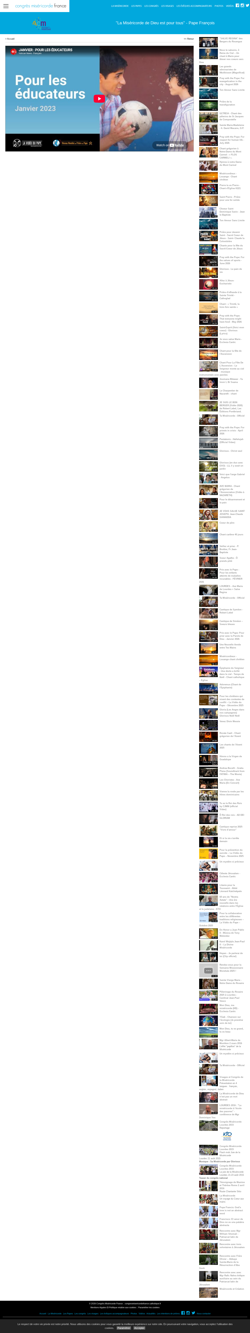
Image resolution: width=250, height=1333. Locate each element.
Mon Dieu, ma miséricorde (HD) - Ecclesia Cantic (229, 1008)
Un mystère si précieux (232, 861)
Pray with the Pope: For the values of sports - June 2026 (232, 260)
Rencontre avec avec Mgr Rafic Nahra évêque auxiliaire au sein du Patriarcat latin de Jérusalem (222, 1278)
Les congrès (151, 6)
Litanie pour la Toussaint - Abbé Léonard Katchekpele (231, 888)
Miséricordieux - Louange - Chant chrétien (228, 176)
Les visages (167, 6)
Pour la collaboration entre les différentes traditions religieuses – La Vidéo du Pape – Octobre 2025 (221, 919)
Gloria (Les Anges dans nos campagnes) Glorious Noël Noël (232, 712)
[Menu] (6, 6)
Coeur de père (227, 523)
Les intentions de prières (168, 1313)
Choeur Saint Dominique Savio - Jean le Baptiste (232, 211)
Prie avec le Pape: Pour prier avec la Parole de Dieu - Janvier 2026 (232, 636)
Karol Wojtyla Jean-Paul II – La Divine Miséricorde (232, 944)
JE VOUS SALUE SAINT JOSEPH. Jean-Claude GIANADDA (232, 514)
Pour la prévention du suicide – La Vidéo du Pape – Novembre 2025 (232, 853)
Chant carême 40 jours (231, 534)
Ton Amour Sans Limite (232, 90)
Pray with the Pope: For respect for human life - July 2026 (232, 140)
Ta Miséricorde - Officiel (232, 415)
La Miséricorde (120, 6)
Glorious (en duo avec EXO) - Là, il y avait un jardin (231, 465)
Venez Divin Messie (230, 721)
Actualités (150, 1313)
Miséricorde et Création (232, 1289)
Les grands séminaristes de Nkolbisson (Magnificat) (232, 69)
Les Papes (136, 6)
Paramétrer (124, 1328)
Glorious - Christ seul (231, 451)
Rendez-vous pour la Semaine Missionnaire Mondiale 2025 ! (231, 968)
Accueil (10, 39)
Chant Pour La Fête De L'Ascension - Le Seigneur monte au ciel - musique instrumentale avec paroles (221, 368)
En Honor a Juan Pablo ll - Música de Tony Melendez (232, 933)
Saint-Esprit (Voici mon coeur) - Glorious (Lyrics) (232, 330)
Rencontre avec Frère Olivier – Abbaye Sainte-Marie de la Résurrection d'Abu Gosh (220, 1262)
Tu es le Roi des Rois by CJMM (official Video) (231, 806)
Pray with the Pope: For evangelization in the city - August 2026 (232, 81)
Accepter (139, 1328)
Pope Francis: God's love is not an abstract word (231, 1210)
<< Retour (189, 39)
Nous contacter (204, 1313)
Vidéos (230, 6)
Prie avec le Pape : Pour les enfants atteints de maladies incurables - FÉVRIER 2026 (220, 575)
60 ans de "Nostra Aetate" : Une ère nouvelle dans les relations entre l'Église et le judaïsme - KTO (221, 903)
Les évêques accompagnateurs (194, 6)
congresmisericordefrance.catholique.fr (143, 1303)
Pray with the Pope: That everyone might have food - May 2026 (231, 318)
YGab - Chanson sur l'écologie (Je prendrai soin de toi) (231, 1020)
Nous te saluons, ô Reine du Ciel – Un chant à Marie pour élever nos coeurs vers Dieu (221, 56)
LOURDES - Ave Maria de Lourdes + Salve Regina (231, 589)
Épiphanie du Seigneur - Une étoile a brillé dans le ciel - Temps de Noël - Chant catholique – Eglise (221, 674)
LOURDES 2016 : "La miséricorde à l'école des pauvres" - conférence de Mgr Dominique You (220, 1111)
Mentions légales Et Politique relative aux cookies (113, 1307)
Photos (219, 6)
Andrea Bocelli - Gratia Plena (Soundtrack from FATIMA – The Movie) (232, 771)
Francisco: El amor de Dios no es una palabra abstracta (232, 1222)
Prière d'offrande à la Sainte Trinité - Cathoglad (230, 295)
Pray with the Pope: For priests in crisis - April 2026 (232, 430)
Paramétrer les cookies (149, 1307)
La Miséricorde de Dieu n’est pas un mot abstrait (232, 1096)
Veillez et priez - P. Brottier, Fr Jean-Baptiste (229, 549)
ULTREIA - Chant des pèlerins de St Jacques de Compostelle (232, 116)
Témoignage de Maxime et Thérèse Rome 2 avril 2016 (232, 1185)
